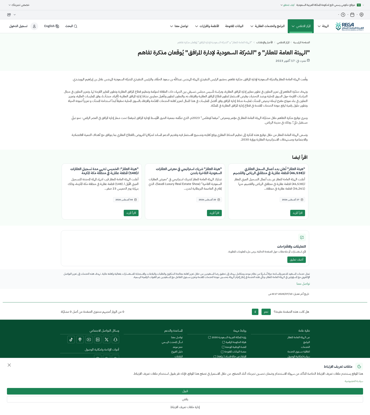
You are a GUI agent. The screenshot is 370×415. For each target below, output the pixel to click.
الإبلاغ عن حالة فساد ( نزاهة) (231, 356)
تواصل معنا (303, 283)
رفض (185, 399)
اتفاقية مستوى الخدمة (299, 351)
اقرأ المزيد (298, 213)
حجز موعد (178, 347)
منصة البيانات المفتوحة (235, 351)
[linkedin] (97, 339)
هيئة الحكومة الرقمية (235, 342)
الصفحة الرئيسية (301, 42)
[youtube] (88, 339)
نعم (266, 311)
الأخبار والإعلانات (264, 42)
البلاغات (179, 356)
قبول (185, 391)
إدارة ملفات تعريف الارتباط (185, 407)
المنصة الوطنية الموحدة (235, 347)
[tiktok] (71, 339)
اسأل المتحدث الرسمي (172, 342)
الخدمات (305, 347)
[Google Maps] (80, 339)
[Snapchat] (115, 339)
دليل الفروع (177, 351)
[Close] (9, 365)
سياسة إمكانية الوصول (299, 356)
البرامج (306, 342)
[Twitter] (106, 339)
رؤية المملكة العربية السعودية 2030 (228, 337)
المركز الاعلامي (283, 42)
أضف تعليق (296, 259)
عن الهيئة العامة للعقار (299, 337)
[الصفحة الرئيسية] (349, 26)
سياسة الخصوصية (354, 381)
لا (255, 311)
